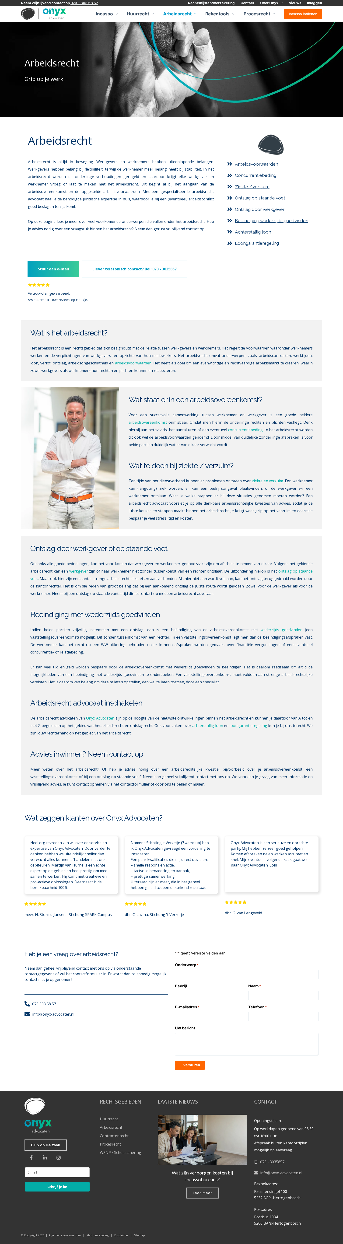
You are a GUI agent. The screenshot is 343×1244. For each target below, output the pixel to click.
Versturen (191, 1065)
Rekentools (217, 14)
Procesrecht (257, 14)
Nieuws (295, 3)
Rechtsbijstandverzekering (211, 3)
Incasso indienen (303, 14)
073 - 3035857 (272, 1161)
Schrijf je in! (57, 1187)
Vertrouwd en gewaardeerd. (49, 293)
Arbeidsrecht (177, 14)
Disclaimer (121, 1235)
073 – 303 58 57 (84, 3)
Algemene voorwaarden (65, 1235)
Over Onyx (269, 3)
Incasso (104, 14)
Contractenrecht (114, 1135)
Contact (247, 3)
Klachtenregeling (97, 1235)
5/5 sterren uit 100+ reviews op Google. (58, 299)
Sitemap (139, 1235)
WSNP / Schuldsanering (121, 1152)
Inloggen (314, 3)
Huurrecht (138, 14)
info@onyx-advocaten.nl (281, 1172)
